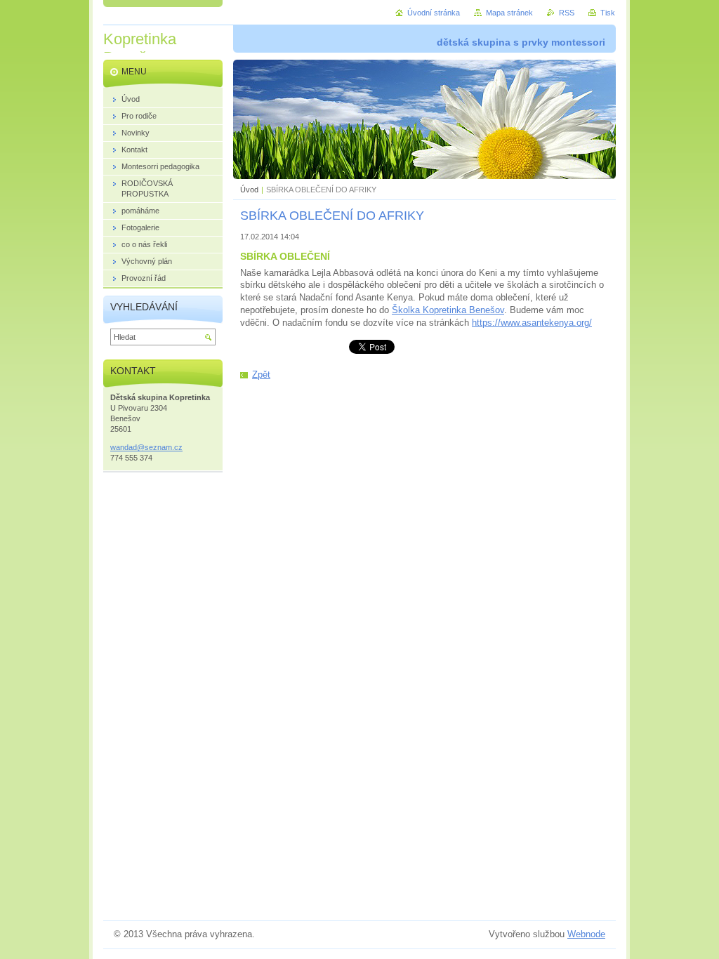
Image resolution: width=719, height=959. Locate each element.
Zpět (261, 374)
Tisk (607, 12)
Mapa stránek (509, 12)
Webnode (586, 934)
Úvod (249, 189)
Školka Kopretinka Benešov (448, 310)
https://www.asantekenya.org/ (532, 322)
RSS (566, 12)
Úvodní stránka (433, 12)
